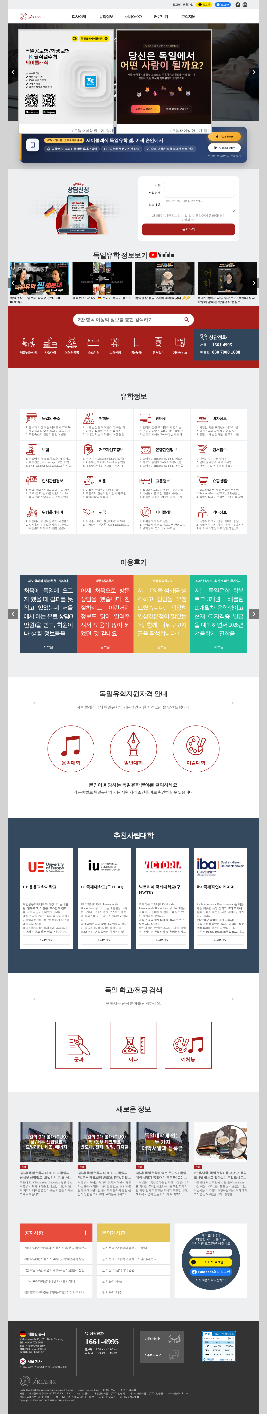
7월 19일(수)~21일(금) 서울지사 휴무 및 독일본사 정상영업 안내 (58, 1247)
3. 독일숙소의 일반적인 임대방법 (46, 434)
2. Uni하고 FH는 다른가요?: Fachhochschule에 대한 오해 (49, 493)
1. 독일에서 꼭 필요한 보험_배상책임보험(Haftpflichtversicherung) (49, 458)
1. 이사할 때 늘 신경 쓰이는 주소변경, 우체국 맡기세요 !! (219, 489)
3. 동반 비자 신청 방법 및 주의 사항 (218, 434)
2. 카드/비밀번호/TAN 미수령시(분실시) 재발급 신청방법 (163, 462)
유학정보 (106, 16)
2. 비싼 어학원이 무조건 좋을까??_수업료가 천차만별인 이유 (106, 430)
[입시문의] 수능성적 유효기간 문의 (124, 1247)
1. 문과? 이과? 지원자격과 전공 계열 (48, 489)
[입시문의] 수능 (112, 1281)
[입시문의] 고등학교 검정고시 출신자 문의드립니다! (135, 1259)
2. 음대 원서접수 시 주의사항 (214, 462)
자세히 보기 (46, 940)
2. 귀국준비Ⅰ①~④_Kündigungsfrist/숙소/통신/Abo (106, 524)
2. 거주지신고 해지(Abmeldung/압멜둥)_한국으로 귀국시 (106, 462)
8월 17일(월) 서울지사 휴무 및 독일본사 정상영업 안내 (58, 1259)
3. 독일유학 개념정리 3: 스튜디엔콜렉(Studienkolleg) (49, 496)
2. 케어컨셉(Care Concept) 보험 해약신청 (49, 462)
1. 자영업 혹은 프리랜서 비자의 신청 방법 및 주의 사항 (219, 427)
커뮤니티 (161, 16)
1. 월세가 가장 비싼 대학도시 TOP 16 (48, 427)
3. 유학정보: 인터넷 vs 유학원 (157, 528)
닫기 (207, 131)
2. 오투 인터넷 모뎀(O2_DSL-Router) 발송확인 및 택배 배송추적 (163, 430)
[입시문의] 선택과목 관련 (118, 1270)
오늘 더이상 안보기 (187, 131)
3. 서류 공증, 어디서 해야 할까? (215, 465)
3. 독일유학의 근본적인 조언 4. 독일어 (219, 496)
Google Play (227, 147)
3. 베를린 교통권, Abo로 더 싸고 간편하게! (163, 496)
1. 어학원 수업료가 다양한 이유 (102, 489)
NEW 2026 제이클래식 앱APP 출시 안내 (49, 1281)
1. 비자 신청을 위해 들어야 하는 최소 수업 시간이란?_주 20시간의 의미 (106, 427)
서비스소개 (133, 16)
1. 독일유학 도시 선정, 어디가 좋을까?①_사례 (219, 521)
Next (254, 72)
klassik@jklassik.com (178, 1393)
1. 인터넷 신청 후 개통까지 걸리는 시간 (163, 427)
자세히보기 (188, 219)
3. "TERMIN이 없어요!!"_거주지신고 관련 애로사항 (106, 465)
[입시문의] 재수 (112, 1292)
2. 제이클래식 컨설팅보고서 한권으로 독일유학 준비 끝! (163, 524)
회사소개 (79, 16)
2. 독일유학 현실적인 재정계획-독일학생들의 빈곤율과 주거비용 (106, 493)
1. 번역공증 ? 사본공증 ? (211, 458)
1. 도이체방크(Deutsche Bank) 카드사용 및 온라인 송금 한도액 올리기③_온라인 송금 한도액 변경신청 (163, 458)
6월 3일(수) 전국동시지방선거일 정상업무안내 (54, 1292)
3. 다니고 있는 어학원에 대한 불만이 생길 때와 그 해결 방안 (106, 434)
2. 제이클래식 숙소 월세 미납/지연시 (48, 430)
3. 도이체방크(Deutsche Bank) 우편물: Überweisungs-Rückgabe (163, 465)
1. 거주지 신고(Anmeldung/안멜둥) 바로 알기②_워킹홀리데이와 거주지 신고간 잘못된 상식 (106, 458)
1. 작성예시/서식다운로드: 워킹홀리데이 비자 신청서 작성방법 (49, 521)
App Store (227, 136)
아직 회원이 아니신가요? (211, 1280)
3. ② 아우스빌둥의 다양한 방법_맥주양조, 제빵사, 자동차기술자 (219, 528)
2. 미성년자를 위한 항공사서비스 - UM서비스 (163, 493)
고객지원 (188, 16)
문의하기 (188, 229)
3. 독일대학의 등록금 (95, 496)
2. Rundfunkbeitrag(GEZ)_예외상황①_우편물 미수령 (219, 493)
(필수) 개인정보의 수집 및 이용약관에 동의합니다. (190, 217)
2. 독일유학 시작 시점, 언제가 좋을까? (219, 524)
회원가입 (188, 4)
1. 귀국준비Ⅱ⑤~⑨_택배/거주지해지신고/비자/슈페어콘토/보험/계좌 (106, 521)
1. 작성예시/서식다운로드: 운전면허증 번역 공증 (163, 489)
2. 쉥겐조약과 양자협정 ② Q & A (216, 430)
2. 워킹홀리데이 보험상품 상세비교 (47, 524)
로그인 (177, 4)
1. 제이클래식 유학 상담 (154, 521)
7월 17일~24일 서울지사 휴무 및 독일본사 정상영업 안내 (58, 1270)
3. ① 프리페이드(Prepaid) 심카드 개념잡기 (163, 434)
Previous (13, 72)
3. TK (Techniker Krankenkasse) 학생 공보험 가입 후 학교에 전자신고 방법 (49, 465)
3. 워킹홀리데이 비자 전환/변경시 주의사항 (49, 528)
